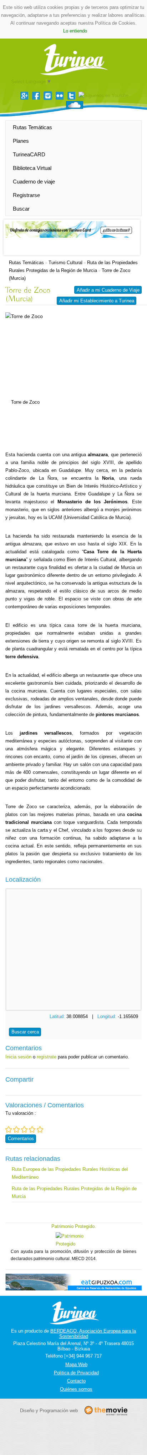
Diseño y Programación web (49, 1410)
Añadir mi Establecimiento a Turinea (96, 300)
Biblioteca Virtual (32, 168)
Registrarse (26, 195)
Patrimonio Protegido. (73, 1226)
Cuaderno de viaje (34, 181)
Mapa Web (76, 1364)
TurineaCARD (29, 154)
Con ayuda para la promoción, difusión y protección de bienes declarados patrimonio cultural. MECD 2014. (73, 1255)
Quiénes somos (76, 1389)
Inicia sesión (18, 1056)
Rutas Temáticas (32, 127)
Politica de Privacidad (76, 1372)
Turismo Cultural (65, 262)
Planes (21, 141)
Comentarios (21, 1138)
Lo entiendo (75, 31)
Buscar (21, 209)
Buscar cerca (25, 1031)
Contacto (76, 1381)
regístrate (46, 1056)
